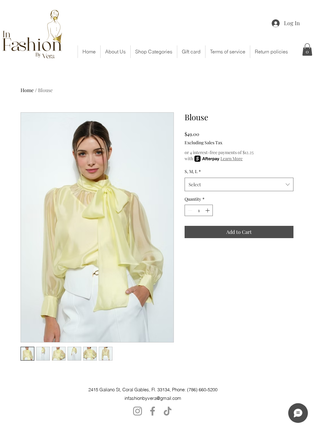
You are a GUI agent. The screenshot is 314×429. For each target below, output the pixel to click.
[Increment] (208, 210)
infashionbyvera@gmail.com (152, 398)
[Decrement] (189, 210)
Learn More (231, 158)
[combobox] (239, 184)
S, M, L (193, 171)
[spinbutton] (198, 210)
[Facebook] (153, 411)
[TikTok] (168, 411)
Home (27, 90)
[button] (153, 51)
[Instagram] (138, 411)
